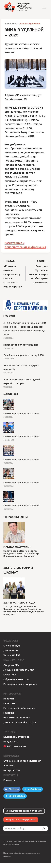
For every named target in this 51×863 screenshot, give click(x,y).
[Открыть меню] (44, 7)
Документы (10, 650)
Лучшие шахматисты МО (18, 670)
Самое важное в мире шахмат (21, 413)
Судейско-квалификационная (22, 761)
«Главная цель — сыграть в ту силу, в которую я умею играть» (12, 274)
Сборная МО (11, 665)
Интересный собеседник (19, 708)
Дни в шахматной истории (19, 722)
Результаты (10, 741)
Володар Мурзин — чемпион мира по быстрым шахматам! (38, 272)
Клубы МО (9, 674)
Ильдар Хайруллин (17, 547)
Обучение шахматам (16, 679)
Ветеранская (11, 770)
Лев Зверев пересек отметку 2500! (23, 355)
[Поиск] (45, 828)
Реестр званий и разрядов (20, 684)
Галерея (8, 712)
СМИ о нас (9, 703)
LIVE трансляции (16, 746)
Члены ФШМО (11, 655)
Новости (8, 698)
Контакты (9, 780)
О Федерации (12, 645)
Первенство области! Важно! (20, 345)
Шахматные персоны (16, 717)
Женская (8, 765)
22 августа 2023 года (19, 602)
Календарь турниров (16, 737)
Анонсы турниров (29, 23)
